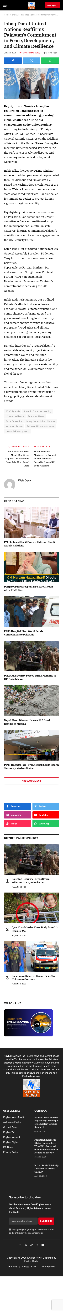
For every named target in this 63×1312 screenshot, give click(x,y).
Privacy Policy (24, 1233)
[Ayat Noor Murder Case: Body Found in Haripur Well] (31, 908)
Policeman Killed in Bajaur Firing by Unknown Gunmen (33, 977)
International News (30, 53)
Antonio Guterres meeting (37, 411)
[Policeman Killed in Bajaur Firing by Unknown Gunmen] (31, 956)
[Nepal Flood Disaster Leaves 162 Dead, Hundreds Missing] (31, 700)
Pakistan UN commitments (40, 426)
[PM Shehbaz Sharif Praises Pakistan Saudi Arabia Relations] (31, 522)
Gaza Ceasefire (14, 421)
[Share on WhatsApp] (50, 60)
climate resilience (15, 416)
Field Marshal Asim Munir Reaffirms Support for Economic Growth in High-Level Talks (17, 458)
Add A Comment (31, 781)
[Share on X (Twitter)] (31, 60)
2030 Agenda (13, 411)
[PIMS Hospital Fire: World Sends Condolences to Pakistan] (31, 611)
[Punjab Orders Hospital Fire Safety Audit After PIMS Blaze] (31, 567)
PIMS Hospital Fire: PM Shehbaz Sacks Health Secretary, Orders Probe (31, 766)
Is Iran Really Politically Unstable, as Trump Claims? (46, 1168)
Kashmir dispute (14, 426)
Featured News (36, 416)
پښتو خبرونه (52, 5)
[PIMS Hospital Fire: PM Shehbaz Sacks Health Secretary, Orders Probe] (31, 745)
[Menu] (5, 5)
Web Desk (24, 480)
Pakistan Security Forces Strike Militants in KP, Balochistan (31, 880)
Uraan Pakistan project (18, 431)
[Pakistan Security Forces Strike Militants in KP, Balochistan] (31, 656)
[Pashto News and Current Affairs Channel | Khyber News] (31, 5)
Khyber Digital (31, 1261)
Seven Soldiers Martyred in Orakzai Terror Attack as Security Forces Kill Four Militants (45, 458)
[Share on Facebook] (13, 60)
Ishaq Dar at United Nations (40, 421)
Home (7, 15)
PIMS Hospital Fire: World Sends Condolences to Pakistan (23, 633)
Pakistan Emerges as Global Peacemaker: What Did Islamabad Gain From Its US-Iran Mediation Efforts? (46, 1146)
